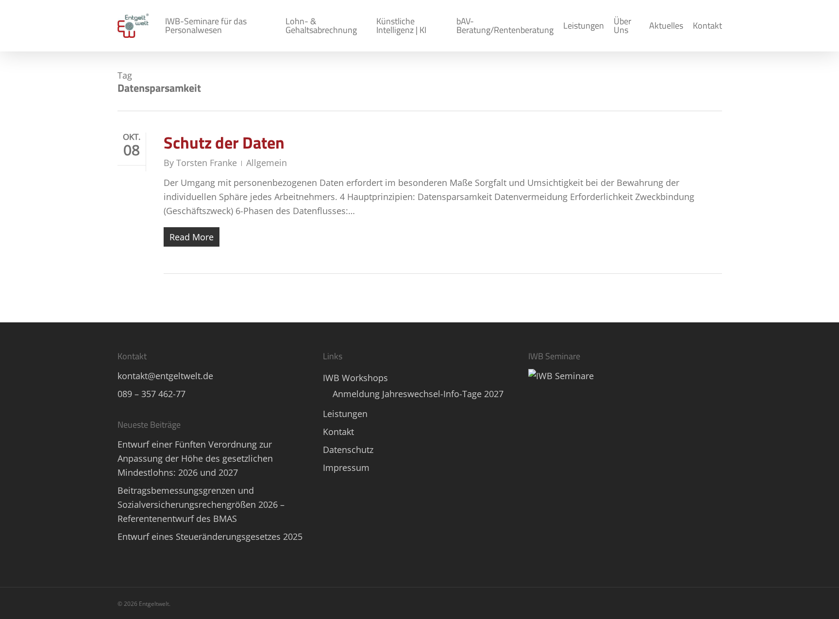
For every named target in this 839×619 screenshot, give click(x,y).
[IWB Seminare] (561, 376)
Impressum (346, 467)
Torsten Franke (206, 162)
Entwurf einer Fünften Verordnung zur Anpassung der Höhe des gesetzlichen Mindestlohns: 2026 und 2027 (195, 458)
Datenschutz (348, 449)
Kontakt (338, 431)
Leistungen (345, 413)
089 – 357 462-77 (151, 394)
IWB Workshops (355, 378)
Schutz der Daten (224, 142)
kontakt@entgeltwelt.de (165, 376)
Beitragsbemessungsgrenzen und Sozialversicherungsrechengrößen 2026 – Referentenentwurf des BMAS (201, 504)
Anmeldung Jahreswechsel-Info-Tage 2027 (418, 394)
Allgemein (266, 162)
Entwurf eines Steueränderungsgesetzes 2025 (209, 536)
